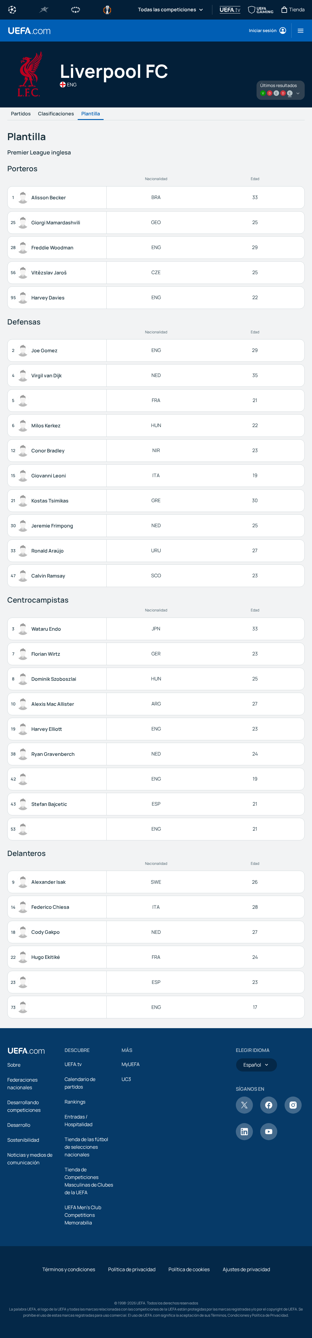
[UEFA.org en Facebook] (268, 1111)
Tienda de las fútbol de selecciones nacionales (86, 1147)
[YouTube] (268, 1138)
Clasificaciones (56, 114)
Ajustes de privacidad (246, 1269)
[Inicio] (26, 1051)
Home (29, 30)
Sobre (13, 1064)
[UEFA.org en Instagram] (293, 1111)
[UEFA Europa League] (107, 9)
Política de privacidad (131, 1269)
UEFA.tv (73, 1064)
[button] (298, 30)
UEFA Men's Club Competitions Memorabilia (83, 1215)
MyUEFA (131, 1064)
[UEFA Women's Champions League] (75, 9)
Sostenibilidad (23, 1140)
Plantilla (90, 114)
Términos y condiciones (68, 1269)
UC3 (126, 1079)
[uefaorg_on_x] (244, 1111)
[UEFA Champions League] (12, 9)
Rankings (75, 1101)
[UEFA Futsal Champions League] (44, 9)
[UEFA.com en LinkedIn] (244, 1138)
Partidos (21, 114)
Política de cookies (189, 1269)
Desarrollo (18, 1125)
